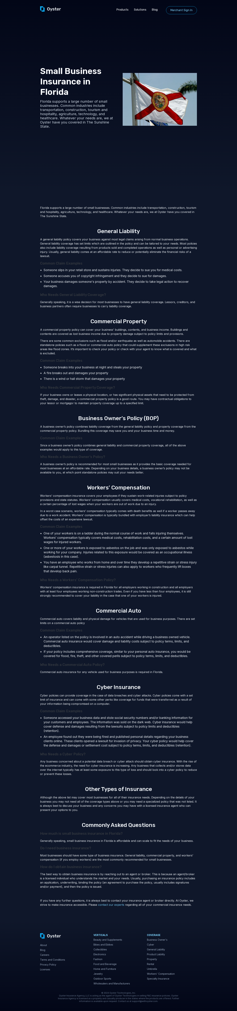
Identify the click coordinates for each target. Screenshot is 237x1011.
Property (152, 959)
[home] (50, 9)
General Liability (156, 949)
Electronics (100, 954)
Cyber (150, 944)
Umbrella (152, 968)
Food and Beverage (105, 964)
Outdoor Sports (102, 978)
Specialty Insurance (158, 978)
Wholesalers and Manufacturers (112, 983)
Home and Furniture (105, 968)
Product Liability (156, 954)
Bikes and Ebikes (103, 944)
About (43, 945)
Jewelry (98, 973)
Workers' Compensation (161, 973)
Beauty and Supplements (108, 939)
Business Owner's (157, 939)
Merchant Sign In (181, 10)
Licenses (45, 969)
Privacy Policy (48, 964)
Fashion (98, 959)
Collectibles (100, 949)
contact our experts (110, 904)
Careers (44, 954)
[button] (122, 9)
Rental (150, 964)
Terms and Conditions (52, 959)
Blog (155, 9)
